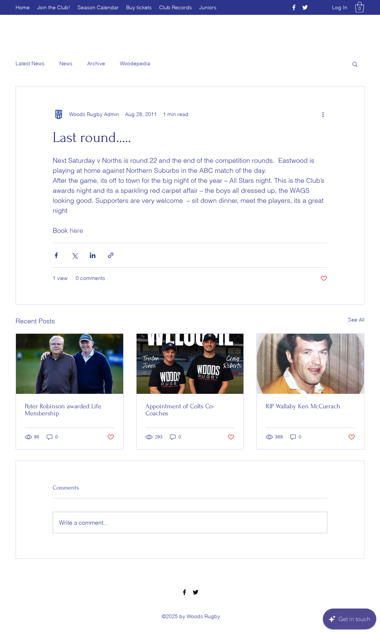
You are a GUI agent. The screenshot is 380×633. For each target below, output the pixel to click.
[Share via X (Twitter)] (74, 255)
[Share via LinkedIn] (92, 255)
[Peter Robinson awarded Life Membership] (69, 364)
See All (356, 319)
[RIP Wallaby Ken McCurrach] (310, 364)
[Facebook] (294, 7)
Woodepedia (135, 63)
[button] (359, 7)
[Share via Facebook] (56, 255)
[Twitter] (305, 7)
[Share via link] (110, 255)
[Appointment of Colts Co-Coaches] (190, 364)
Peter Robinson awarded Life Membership (63, 410)
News (65, 63)
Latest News (30, 63)
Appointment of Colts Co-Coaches (179, 410)
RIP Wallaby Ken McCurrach (303, 406)
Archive (96, 63)
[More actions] (322, 114)
